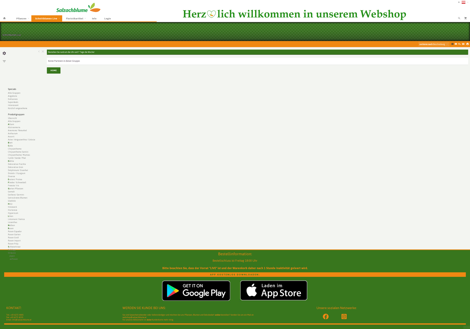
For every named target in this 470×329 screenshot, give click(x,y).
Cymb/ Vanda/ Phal (17, 158)
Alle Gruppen (14, 93)
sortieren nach (426, 44)
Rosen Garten (14, 234)
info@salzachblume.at (21, 319)
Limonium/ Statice (16, 219)
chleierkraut (14, 246)
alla (10, 145)
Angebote (12, 96)
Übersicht (12, 118)
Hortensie (12, 210)
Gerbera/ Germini (16, 194)
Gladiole (12, 201)
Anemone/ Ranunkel (17, 130)
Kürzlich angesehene (17, 108)
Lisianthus (12, 222)
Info (94, 18)
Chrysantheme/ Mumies (19, 155)
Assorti (11, 136)
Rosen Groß (13, 237)
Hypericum (13, 213)
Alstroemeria (14, 127)
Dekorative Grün (15, 167)
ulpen (11, 256)
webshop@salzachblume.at (135, 317)
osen (11, 228)
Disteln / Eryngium (16, 173)
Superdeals (13, 102)
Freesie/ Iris (13, 185)
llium (11, 124)
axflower (13, 259)
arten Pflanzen (15, 188)
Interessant (13, 105)
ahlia (11, 161)
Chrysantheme (14, 149)
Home (54, 70)
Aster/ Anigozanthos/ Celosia (21, 139)
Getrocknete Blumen (17, 198)
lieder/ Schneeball (17, 182)
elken (11, 225)
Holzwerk (12, 207)
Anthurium (13, 133)
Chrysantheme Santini (18, 152)
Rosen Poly (13, 243)
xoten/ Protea (15, 179)
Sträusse (12, 253)
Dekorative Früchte (17, 164)
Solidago (12, 250)
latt (10, 142)
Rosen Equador (15, 231)
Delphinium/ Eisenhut (18, 170)
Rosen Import (14, 240)
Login (107, 18)
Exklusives (13, 99)
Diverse (11, 176)
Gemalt (11, 191)
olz (10, 204)
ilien (10, 216)
